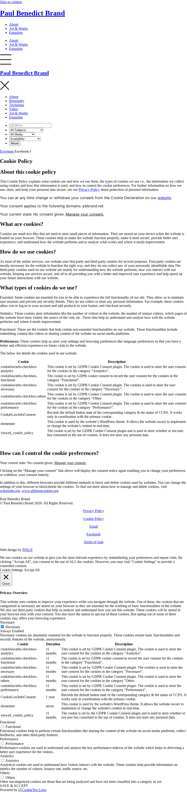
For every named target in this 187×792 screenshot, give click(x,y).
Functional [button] (7, 722)
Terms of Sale (94, 542)
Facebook (93, 534)
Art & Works (18, 28)
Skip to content (11, 2)
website (164, 197)
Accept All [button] (31, 570)
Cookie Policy (93, 519)
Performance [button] (9, 739)
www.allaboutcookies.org (40, 491)
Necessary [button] (7, 622)
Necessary (12, 627)
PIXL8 (27, 550)
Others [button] (5, 773)
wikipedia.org (10, 491)
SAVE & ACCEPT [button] (14, 786)
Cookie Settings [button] (11, 570)
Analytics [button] (7, 756)
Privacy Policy (89, 190)
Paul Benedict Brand (32, 13)
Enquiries (16, 33)
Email (93, 526)
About (13, 24)
